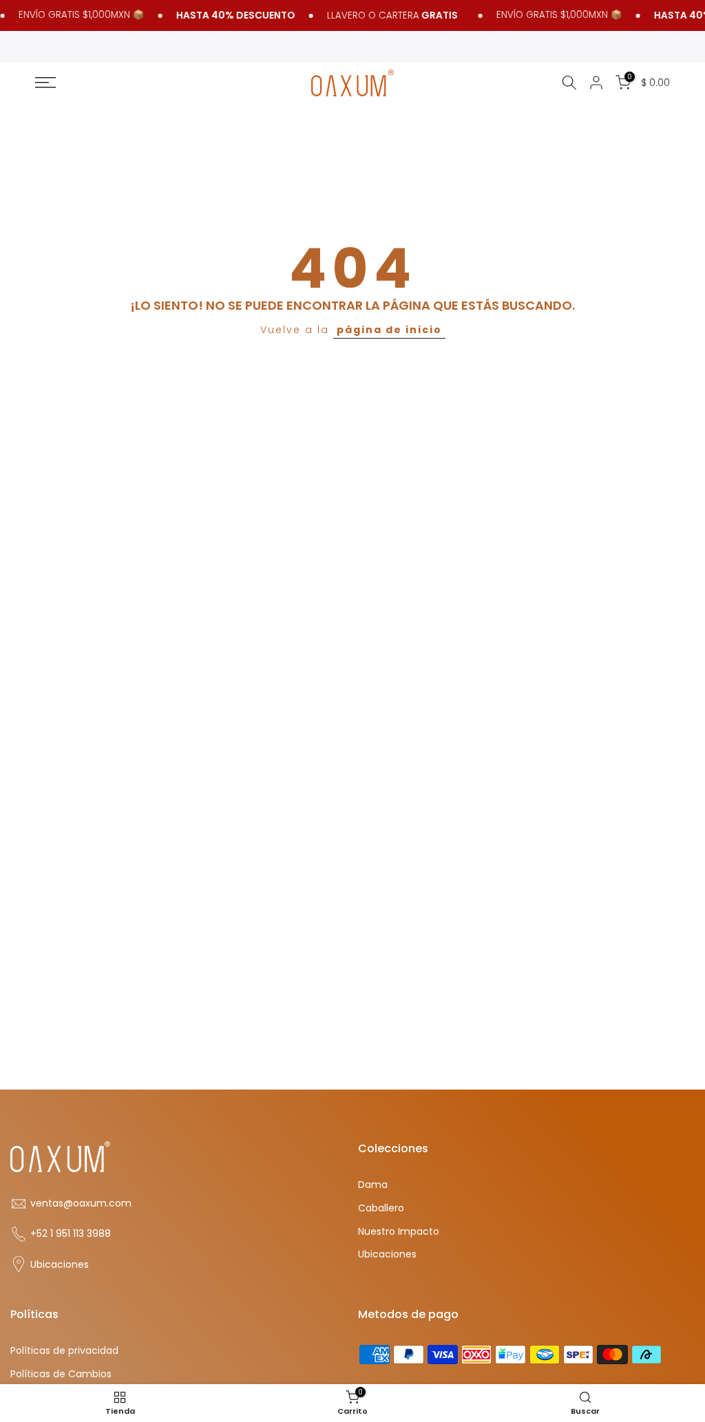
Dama (373, 1184)
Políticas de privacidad (64, 1350)
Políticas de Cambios (61, 1374)
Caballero (381, 1208)
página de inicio (389, 330)
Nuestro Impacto (398, 1231)
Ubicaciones (59, 1264)
